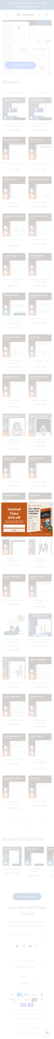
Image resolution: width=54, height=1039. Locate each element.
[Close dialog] (51, 504)
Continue (14, 530)
